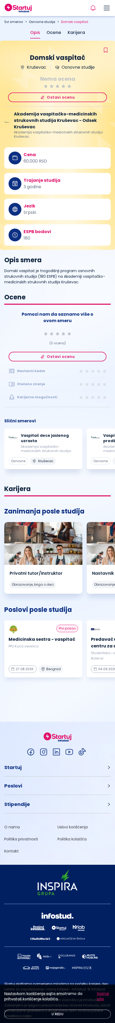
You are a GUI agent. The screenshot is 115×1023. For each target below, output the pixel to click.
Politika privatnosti (21, 839)
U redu (57, 1014)
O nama (12, 827)
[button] (57, 767)
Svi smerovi (13, 22)
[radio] (46, 86)
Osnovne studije (42, 22)
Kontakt (11, 851)
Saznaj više (103, 996)
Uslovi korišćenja (72, 827)
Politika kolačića (72, 839)
